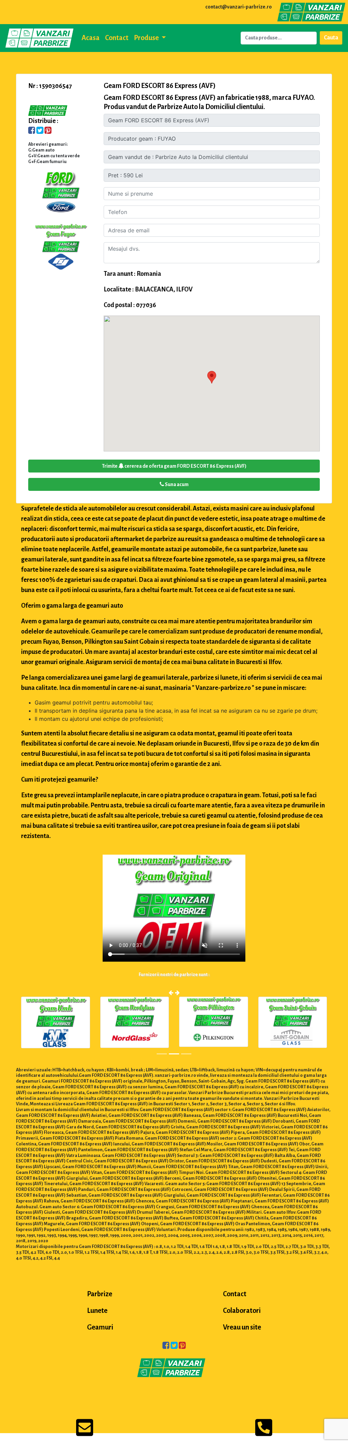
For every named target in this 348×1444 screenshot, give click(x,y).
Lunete (97, 1310)
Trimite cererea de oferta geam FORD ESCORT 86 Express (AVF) (174, 466)
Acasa (91, 37)
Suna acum (176, 484)
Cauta (331, 38)
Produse (147, 37)
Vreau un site (242, 1327)
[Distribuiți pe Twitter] (40, 131)
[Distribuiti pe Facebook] (31, 131)
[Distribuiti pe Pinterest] (48, 131)
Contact (116, 37)
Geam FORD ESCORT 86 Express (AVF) (160, 85)
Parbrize (99, 1294)
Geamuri (100, 1327)
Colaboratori (242, 1310)
